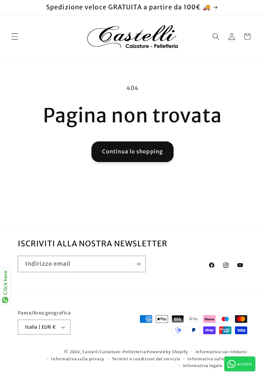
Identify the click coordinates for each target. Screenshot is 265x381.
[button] (15, 36)
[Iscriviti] (137, 264)
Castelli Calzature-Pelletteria (114, 351)
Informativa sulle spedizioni (217, 358)
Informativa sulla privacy (77, 358)
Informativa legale (203, 365)
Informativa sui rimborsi (221, 351)
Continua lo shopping (132, 151)
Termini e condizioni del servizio (146, 358)
